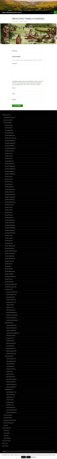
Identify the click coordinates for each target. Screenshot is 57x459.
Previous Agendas (7, 122)
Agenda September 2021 (10, 258)
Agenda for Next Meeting (9, 117)
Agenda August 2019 (10, 309)
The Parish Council (6, 114)
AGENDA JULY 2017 (10, 374)
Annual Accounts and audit (9, 420)
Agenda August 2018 (10, 335)
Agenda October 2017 (11, 381)
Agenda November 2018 (11, 327)
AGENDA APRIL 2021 (9, 268)
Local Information (6, 427)
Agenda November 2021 (10, 253)
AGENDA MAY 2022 (8, 240)
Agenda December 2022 (10, 225)
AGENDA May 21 (8, 266)
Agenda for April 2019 (11, 299)
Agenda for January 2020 (10, 286)
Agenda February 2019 (11, 294)
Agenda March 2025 (9, 161)
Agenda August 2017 (10, 376)
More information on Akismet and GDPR (30, 84)
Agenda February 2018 (11, 351)
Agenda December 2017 (11, 386)
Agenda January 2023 (9, 222)
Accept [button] (23, 457)
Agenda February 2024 (10, 189)
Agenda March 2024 (9, 186)
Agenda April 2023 (9, 215)
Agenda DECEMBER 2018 (11, 325)
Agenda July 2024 (8, 176)
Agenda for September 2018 (12, 333)
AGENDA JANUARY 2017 (11, 358)
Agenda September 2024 (10, 173)
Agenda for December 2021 (11, 250)
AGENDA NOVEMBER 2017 (11, 384)
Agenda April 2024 (9, 184)
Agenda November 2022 (10, 227)
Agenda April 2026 (9, 130)
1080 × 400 (17, 21)
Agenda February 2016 (11, 392)
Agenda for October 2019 (12, 315)
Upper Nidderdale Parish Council (12, 12)
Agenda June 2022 (9, 238)
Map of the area (7, 438)
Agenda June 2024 (9, 179)
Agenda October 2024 (10, 171)
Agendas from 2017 (9, 356)
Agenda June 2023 (9, 209)
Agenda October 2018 (11, 330)
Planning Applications (8, 422)
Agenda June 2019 (10, 304)
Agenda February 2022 (10, 245)
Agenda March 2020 (9, 281)
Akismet (14, 84)
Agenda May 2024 (8, 181)
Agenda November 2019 (11, 317)
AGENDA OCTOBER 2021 (10, 256)
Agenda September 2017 (11, 379)
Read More (33, 457)
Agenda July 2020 (8, 279)
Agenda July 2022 (8, 235)
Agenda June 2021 (9, 263)
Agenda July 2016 (10, 404)
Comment (14, 63)
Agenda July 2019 (10, 307)
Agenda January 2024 (9, 191)
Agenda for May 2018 (11, 343)
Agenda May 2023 (8, 212)
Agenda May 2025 (8, 127)
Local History (24, 21)
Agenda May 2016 (10, 399)
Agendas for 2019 (9, 289)
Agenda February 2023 (10, 220)
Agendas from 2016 (9, 389)
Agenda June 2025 (9, 156)
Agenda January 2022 (9, 248)
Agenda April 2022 (9, 243)
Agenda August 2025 (9, 150)
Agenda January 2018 (11, 353)
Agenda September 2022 (10, 232)
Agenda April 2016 (10, 397)
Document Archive (7, 417)
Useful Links (5, 443)
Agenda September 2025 (10, 148)
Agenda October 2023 (10, 199)
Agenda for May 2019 (11, 302)
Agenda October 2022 (10, 230)
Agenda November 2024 (10, 168)
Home (51, 12)
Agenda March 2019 (10, 297)
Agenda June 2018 (10, 340)
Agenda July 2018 (10, 338)
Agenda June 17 (9, 371)
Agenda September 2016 (11, 410)
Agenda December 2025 (10, 140)
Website (14, 99)
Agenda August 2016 (10, 407)
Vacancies (5, 425)
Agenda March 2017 (10, 363)
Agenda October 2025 (10, 145)
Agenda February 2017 (11, 361)
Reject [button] (28, 457)
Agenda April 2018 (10, 345)
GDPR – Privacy (5, 445)
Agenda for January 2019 (12, 292)
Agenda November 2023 (10, 197)
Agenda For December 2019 (12, 320)
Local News (6, 435)
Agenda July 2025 (8, 153)
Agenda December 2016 (11, 412)
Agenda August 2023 (9, 204)
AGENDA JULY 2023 (8, 207)
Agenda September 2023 (10, 202)
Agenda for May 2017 (11, 368)
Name (14, 87)
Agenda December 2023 (10, 194)
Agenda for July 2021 (9, 261)
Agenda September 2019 (11, 312)
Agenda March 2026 (9, 132)
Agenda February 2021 (10, 271)
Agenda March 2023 (9, 217)
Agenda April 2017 (10, 366)
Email (13, 93)
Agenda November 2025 (10, 143)
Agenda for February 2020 (11, 284)
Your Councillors (7, 415)
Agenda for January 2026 (10, 138)
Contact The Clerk (6, 440)
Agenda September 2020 (10, 276)
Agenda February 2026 (10, 135)
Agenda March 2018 (10, 348)
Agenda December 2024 (10, 166)
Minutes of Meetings (8, 120)
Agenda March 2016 (10, 394)
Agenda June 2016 (10, 402)
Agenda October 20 (9, 274)
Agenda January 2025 (9, 163)
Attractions (6, 430)
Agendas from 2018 (9, 322)
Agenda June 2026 (9, 125)
